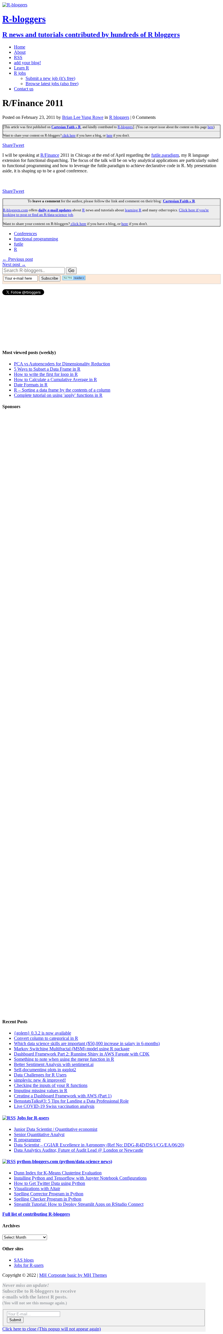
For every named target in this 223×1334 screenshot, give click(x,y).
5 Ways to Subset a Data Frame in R (47, 369)
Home (19, 46)
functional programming (36, 238)
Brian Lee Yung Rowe (82, 117)
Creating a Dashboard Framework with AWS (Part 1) (63, 1095)
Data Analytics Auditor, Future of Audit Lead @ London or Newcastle (78, 1150)
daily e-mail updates (54, 210)
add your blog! (27, 62)
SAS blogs (24, 1260)
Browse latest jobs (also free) (52, 83)
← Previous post (17, 259)
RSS (18, 57)
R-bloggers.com (15, 210)
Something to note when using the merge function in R (64, 1059)
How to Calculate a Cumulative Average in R (55, 379)
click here (68, 135)
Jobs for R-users (33, 1117)
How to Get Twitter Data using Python (49, 1183)
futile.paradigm (165, 155)
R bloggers (119, 117)
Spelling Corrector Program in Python (48, 1193)
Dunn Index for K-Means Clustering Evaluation (58, 1172)
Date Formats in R (31, 384)
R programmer (27, 1139)
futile (18, 244)
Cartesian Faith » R (66, 127)
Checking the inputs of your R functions (50, 1085)
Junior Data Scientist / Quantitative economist (55, 1129)
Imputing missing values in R (40, 1090)
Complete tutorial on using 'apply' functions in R (58, 395)
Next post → (14, 264)
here (210, 127)
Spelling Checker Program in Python (47, 1199)
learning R (133, 210)
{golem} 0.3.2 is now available (42, 1033)
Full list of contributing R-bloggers (36, 1214)
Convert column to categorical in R (46, 1038)
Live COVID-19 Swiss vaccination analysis (54, 1106)
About (20, 52)
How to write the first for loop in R (46, 374)
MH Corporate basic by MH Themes (73, 1275)
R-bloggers (125, 127)
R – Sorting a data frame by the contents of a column (62, 389)
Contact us (23, 88)
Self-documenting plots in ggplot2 (45, 1069)
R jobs (20, 73)
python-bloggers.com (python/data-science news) (64, 1161)
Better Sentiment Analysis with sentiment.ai (53, 1064)
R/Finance (49, 155)
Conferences (25, 233)
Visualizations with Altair (37, 1188)
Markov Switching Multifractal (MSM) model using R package (72, 1048)
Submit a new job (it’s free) (50, 78)
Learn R (21, 67)
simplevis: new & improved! (40, 1080)
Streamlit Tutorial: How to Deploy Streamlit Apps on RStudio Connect (78, 1204)
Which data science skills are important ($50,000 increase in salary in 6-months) (87, 1043)
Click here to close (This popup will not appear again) (51, 1328)
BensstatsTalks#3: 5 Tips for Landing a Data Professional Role (71, 1101)
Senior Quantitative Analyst (39, 1134)
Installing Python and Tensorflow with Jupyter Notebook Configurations (80, 1178)
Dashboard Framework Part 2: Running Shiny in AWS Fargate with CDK (82, 1053)
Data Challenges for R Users (40, 1074)
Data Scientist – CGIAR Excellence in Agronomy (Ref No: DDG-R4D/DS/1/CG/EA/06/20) (99, 1144)
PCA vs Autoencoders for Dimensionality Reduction (62, 363)
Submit (15, 1320)
